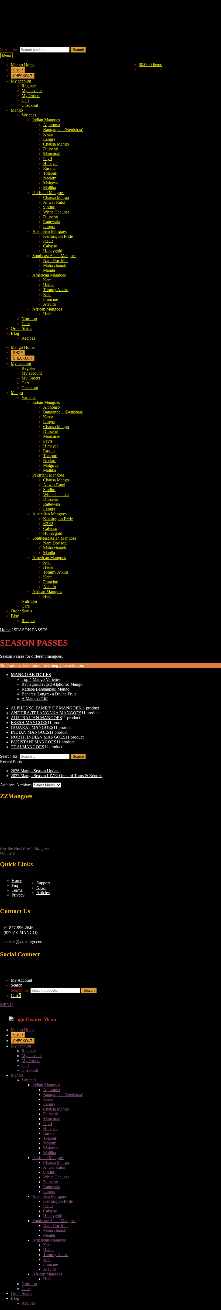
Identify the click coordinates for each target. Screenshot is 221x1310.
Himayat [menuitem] (50, 1128)
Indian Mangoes (46, 120)
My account (21, 81)
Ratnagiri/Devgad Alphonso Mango (52, 684)
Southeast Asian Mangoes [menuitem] (54, 1220)
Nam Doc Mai (55, 260)
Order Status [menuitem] (21, 1293)
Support (43, 883)
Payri (47, 158)
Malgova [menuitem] (50, 1148)
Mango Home (22, 65)
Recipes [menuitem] (28, 1303)
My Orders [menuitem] (31, 1060)
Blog (15, 333)
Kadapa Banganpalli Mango (46, 689)
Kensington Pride (58, 236)
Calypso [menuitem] (50, 1211)
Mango (17, 110)
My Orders (31, 95)
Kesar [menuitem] (48, 1099)
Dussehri (50, 149)
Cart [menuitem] (25, 1065)
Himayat (50, 163)
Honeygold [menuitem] (52, 1216)
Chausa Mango (56, 144)
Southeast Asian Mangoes (54, 255)
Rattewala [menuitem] (51, 1186)
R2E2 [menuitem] (48, 1206)
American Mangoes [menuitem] (49, 1240)
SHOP (18, 70)
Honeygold (52, 251)
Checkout (30, 105)
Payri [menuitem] (47, 1123)
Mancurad (51, 153)
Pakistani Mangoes (48, 192)
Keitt (47, 294)
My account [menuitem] (21, 1046)
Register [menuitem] (29, 1051)
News (41, 887)
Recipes (28, 338)
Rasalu (49, 168)
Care (26, 323)
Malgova (50, 183)
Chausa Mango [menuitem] (56, 1109)
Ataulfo (49, 304)
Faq (15, 885)
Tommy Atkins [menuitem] (55, 1254)
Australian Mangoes (49, 231)
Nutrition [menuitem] (29, 1283)
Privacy (18, 895)
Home (5, 630)
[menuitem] (18, 1035)
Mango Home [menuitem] (22, 1030)
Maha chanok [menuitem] (54, 1230)
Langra (49, 139)
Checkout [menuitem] (30, 1070)
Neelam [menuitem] (49, 1143)
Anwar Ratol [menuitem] (54, 1167)
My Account (21, 980)
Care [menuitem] (26, 1288)
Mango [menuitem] (17, 1075)
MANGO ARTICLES (31, 674)
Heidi (48, 314)
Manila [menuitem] (49, 1235)
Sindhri (49, 207)
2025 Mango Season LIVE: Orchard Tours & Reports (56, 775)
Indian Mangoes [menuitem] (46, 1085)
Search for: (9, 49)
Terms (17, 890)
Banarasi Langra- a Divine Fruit (49, 694)
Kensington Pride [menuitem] (58, 1201)
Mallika (49, 187)
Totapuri (50, 173)
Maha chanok (54, 265)
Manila (49, 270)
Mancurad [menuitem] (51, 1118)
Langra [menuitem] (49, 1104)
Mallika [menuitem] (49, 1152)
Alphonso (51, 124)
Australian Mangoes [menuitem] (49, 1196)
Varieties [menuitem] (29, 1080)
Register (29, 86)
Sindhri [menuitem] (49, 1172)
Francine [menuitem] (50, 1264)
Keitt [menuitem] (47, 1259)
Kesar (48, 134)
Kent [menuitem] (47, 1245)
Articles (43, 892)
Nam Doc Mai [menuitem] (55, 1225)
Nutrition (29, 318)
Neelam (49, 178)
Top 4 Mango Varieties (41, 679)
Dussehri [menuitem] (50, 1114)
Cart (25, 100)
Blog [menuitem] (15, 1298)
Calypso (50, 246)
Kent (47, 280)
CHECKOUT (22, 76)
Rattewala (51, 221)
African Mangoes (47, 309)
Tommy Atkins (55, 289)
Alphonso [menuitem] (51, 1089)
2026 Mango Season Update (35, 770)
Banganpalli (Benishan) (63, 129)
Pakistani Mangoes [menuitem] (48, 1157)
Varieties (29, 115)
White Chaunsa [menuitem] (56, 1177)
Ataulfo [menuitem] (49, 1269)
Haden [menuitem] (48, 1249)
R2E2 (48, 241)
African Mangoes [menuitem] (47, 1274)
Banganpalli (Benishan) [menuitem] (63, 1094)
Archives (24, 784)
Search (78, 50)
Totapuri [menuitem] (50, 1138)
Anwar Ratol (54, 202)
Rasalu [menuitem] (49, 1133)
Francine (50, 299)
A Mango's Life (35, 699)
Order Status (21, 328)
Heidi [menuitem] (48, 1279)
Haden (48, 284)
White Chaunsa (56, 212)
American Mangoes (49, 275)
